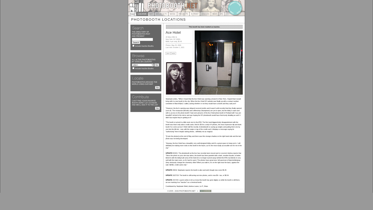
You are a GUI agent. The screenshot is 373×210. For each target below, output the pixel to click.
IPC (221, 14)
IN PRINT (194, 14)
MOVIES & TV (161, 14)
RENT (214, 14)
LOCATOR (142, 14)
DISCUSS (205, 14)
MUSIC (173, 14)
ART (151, 14)
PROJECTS (183, 14)
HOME (132, 14)
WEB (173, 53)
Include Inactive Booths (144, 46)
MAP (168, 53)
